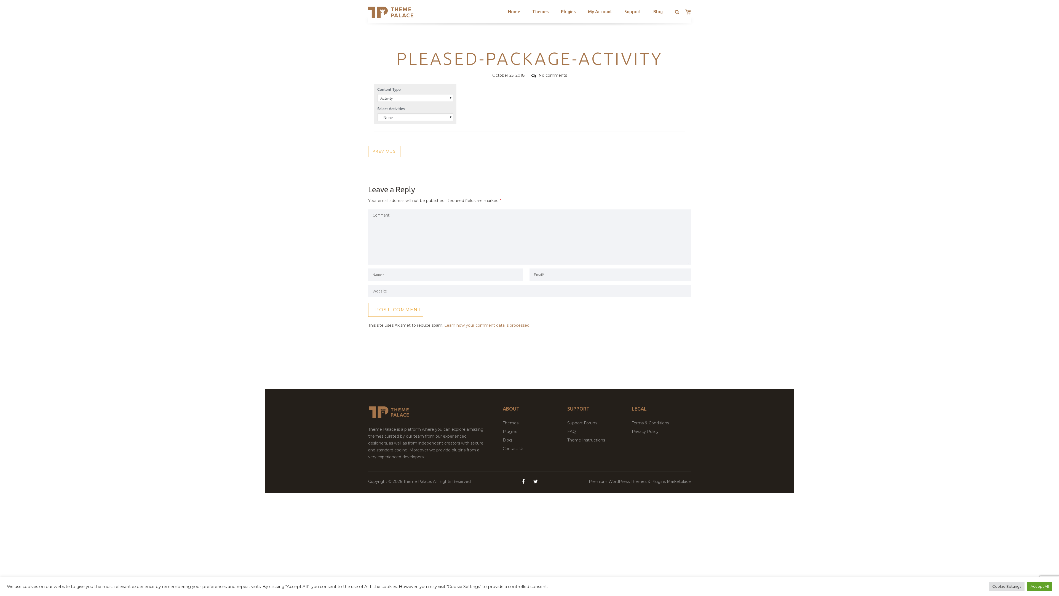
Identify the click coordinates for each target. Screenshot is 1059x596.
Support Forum (582, 423)
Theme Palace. (418, 481)
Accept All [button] (1040, 586)
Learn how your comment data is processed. (487, 325)
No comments (553, 75)
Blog (658, 11)
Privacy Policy (645, 431)
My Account (600, 11)
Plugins (568, 11)
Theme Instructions (586, 440)
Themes (540, 11)
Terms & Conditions (650, 423)
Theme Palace (402, 12)
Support (632, 11)
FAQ (571, 431)
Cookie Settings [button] (1006, 586)
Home (514, 11)
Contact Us (513, 448)
